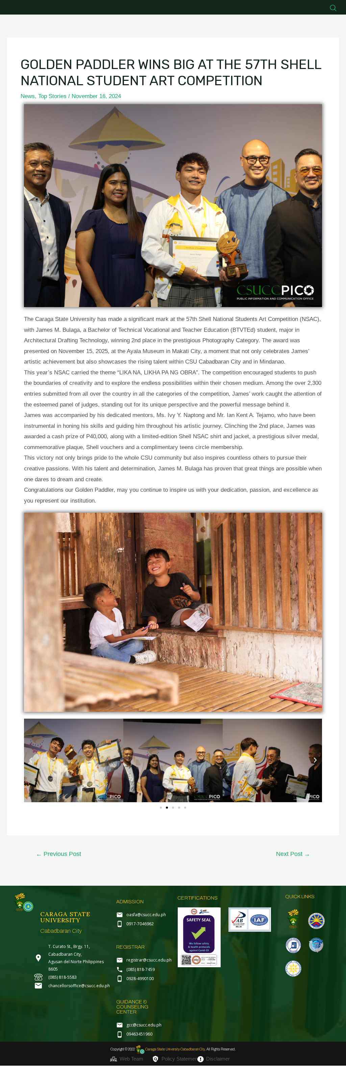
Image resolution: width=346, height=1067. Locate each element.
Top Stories (52, 96)
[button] (30, 760)
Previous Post (58, 854)
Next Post (293, 854)
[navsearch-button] (333, 8)
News (28, 96)
